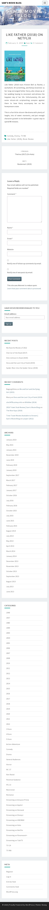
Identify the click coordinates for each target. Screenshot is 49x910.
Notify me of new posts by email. (20, 272)
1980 (8, 623)
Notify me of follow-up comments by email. (24, 263)
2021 (8, 719)
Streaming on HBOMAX (15, 820)
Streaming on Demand (15, 810)
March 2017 (10, 480)
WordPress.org (12, 892)
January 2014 (11, 556)
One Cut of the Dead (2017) (16, 353)
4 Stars (9, 734)
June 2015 (10, 521)
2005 (8, 643)
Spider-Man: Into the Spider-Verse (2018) (22, 368)
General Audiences (13, 759)
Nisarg (44, 905)
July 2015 (9, 515)
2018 (8, 704)
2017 (8, 699)
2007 (8, 653)
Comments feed (12, 887)
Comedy (10, 136)
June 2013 (10, 591)
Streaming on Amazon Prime (17, 800)
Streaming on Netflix (14, 830)
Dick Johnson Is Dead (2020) (17, 358)
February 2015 (11, 526)
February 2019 (11, 465)
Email (10, 238)
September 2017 (12, 475)
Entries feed (11, 882)
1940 (8, 612)
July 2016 (9, 500)
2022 (8, 724)
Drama (17, 136)
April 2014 (10, 546)
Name (10, 227)
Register (9, 871)
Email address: (10, 314)
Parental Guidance (13, 780)
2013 (8, 678)
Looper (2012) (28, 418)
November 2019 (12, 455)
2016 (8, 693)
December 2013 (12, 561)
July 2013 (9, 586)
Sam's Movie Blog (11, 2)
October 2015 (11, 510)
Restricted (10, 790)
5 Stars (9, 739)
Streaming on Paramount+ (16, 835)
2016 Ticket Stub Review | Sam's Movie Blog (23, 407)
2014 (8, 683)
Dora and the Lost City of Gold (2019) (20, 363)
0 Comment (38, 43)
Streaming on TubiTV (14, 840)
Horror (9, 764)
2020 (8, 714)
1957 (8, 618)
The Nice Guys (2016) (14, 410)
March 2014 (10, 551)
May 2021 (9, 445)
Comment (11, 194)
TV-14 (8, 845)
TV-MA (23, 136)
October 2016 (11, 495)
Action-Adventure (13, 744)
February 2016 (11, 505)
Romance (10, 795)
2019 (8, 709)
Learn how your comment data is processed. (24, 288)
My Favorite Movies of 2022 (16, 348)
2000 (8, 633)
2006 (8, 648)
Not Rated (10, 774)
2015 (8, 688)
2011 (8, 668)
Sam (28, 43)
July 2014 (9, 536)
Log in (8, 877)
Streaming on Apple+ (14, 805)
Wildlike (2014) (30, 402)
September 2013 (12, 576)
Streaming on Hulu (13, 825)
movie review (28, 139)
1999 (8, 628)
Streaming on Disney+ (14, 815)
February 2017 (11, 485)
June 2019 (10, 460)
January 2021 (11, 450)
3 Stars (9, 729)
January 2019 (11, 470)
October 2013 (11, 571)
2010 (8, 663)
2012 (8, 673)
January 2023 (11, 440)
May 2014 (9, 541)
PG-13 (8, 785)
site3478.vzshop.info (14, 402)
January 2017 (11, 490)
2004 (8, 638)
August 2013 (11, 581)
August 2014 (11, 531)
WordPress (30, 905)
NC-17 (8, 769)
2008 (8, 658)
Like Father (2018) (14, 139)
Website (10, 249)
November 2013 (12, 566)
